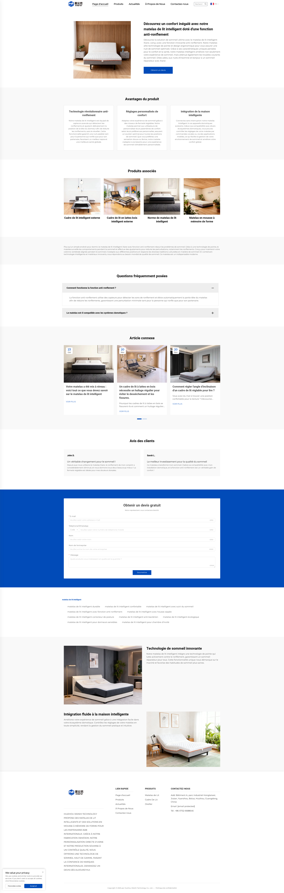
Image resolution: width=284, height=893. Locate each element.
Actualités (134, 4)
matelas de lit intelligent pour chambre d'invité (145, 622)
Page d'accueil (100, 4)
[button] (139, 418)
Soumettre (142, 572)
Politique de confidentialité (166, 888)
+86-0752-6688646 (184, 811)
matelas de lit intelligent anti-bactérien (138, 617)
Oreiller (148, 804)
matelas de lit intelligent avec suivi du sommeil (169, 606)
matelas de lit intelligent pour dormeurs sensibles (92, 622)
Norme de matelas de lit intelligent (162, 219)
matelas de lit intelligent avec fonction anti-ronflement (94, 612)
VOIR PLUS (71, 402)
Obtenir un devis (158, 70)
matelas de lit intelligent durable (83, 606)
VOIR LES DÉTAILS (82, 196)
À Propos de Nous (155, 4)
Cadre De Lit (151, 799)
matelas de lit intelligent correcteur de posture (90, 617)
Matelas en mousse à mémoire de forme (202, 219)
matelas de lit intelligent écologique (181, 617)
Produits (118, 4)
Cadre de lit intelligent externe (82, 217)
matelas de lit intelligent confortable (123, 606)
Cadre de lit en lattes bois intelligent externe (122, 219)
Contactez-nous (179, 4)
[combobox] (74, 530)
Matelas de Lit (152, 795)
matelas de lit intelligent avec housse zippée (149, 612)
